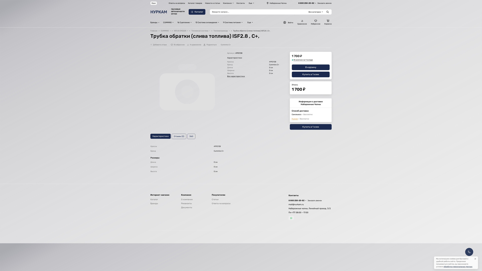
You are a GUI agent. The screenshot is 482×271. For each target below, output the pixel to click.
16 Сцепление (183, 22)
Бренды (153, 22)
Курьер (295, 119)
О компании (187, 199)
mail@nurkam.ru (296, 204)
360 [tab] (191, 136)
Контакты (240, 3)
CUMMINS (167, 22)
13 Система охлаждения (206, 22)
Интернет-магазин (159, 195)
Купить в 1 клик (310, 74)
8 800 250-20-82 (306, 3)
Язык (154, 3)
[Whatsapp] (291, 218)
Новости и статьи (212, 3)
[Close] (475, 258)
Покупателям (218, 195)
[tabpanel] (241, 159)
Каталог (154, 199)
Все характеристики (236, 76)
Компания (227, 3)
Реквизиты (186, 203)
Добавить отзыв (160, 45)
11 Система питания (232, 22)
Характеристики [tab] (160, 136)
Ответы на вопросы (177, 3)
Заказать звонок (324, 3)
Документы (186, 207)
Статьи (215, 199)
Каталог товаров (195, 3)
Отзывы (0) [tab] (179, 136)
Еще (250, 3)
